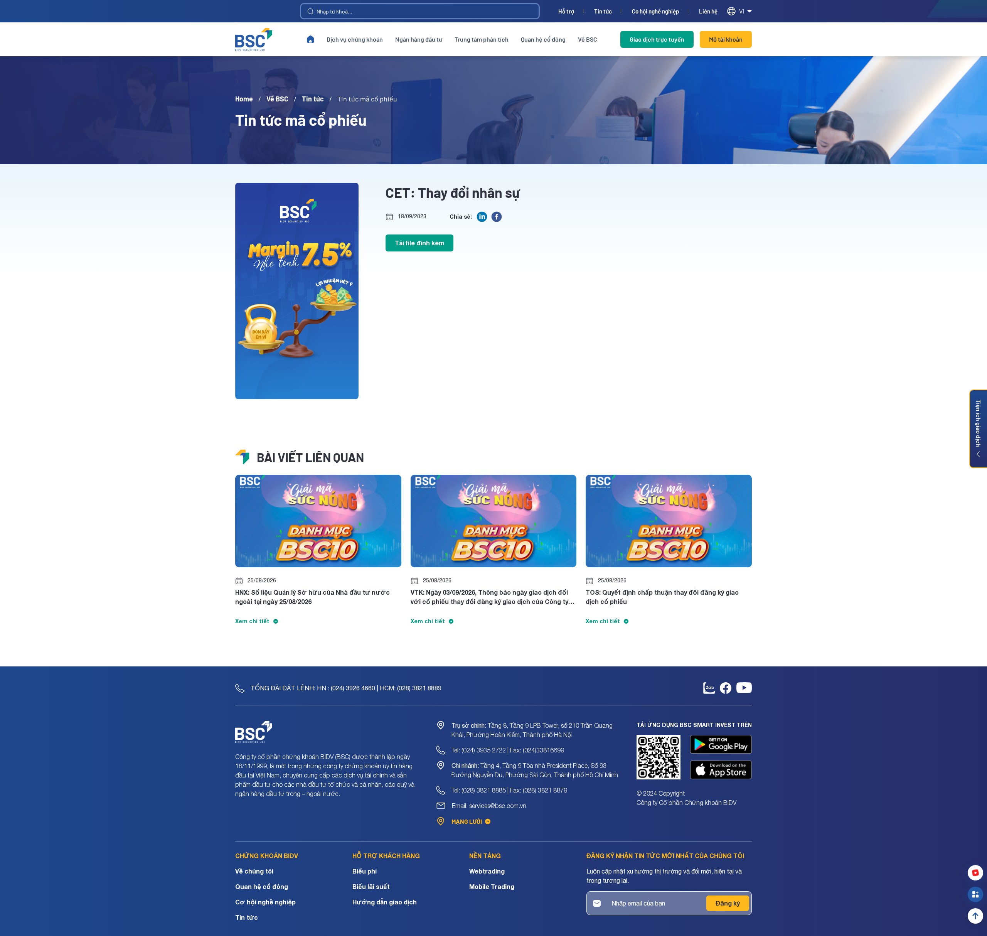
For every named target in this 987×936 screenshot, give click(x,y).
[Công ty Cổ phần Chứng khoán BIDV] (253, 39)
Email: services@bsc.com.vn (489, 805)
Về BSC (587, 39)
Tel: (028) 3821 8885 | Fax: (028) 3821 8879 (509, 790)
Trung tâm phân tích (482, 39)
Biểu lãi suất (371, 886)
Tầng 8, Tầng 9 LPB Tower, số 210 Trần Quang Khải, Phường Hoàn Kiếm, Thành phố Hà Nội (532, 730)
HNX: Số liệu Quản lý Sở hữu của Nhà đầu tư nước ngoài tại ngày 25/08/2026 (312, 597)
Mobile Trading (491, 886)
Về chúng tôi (254, 871)
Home (244, 98)
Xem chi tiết (252, 621)
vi (741, 11)
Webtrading (487, 871)
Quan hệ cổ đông (543, 39)
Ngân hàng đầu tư (418, 39)
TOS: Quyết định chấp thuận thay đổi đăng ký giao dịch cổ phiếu (662, 597)
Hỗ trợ (566, 11)
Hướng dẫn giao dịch (384, 902)
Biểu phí (364, 871)
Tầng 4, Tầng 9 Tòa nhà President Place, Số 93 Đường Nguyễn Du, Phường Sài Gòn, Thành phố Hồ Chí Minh (534, 770)
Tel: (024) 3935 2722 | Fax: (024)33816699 (507, 750)
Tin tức (603, 11)
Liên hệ (708, 11)
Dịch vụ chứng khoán (355, 39)
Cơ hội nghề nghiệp (655, 11)
